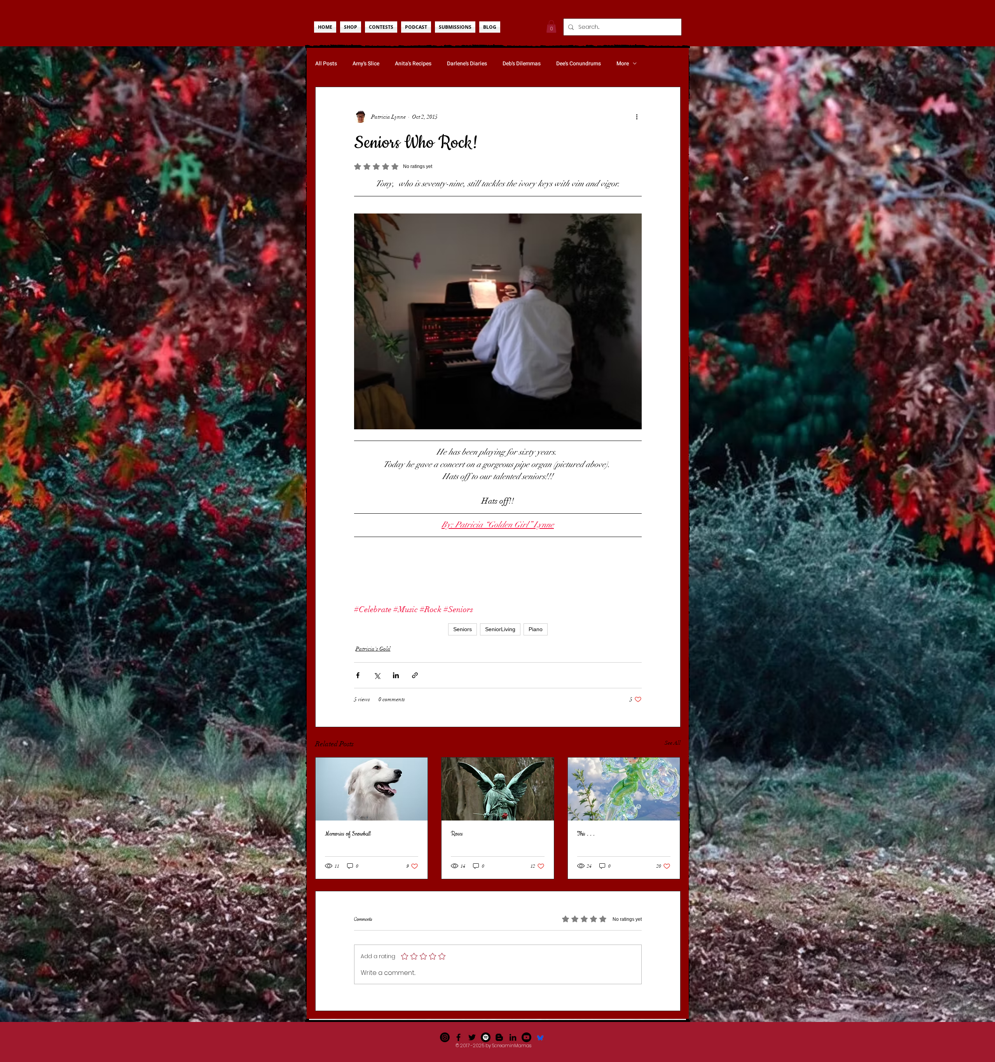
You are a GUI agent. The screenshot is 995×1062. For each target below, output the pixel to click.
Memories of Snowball (348, 834)
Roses (457, 834)
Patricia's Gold (373, 649)
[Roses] (498, 789)
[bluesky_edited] (540, 1037)
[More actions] (637, 116)
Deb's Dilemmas (522, 63)
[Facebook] (458, 1037)
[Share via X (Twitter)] (377, 675)
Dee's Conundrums (578, 63)
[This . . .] (624, 789)
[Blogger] (499, 1037)
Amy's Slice (366, 63)
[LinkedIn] (513, 1037)
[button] (551, 26)
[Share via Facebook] (357, 675)
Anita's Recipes (413, 63)
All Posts (326, 63)
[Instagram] (445, 1037)
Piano (536, 629)
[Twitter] (472, 1037)
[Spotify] (486, 1037)
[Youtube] (526, 1037)
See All (673, 743)
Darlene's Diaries (467, 63)
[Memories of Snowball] (372, 789)
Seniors (462, 629)
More (622, 63)
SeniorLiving (500, 629)
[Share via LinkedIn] (396, 675)
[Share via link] (415, 675)
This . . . (586, 834)
